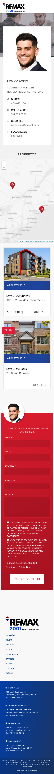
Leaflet (21, 241)
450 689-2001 (16, 715)
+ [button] (4, 163)
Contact (10, 668)
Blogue (9, 664)
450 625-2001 (19, 103)
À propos (10, 645)
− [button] (4, 167)
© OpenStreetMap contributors (43, 241)
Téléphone (10, 480)
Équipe (9, 640)
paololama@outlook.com (25, 125)
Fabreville (16, 136)
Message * (10, 494)
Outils (9, 649)
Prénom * (9, 438)
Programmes (12, 654)
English (9, 673)
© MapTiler (28, 241)
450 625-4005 (17, 733)
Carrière (10, 659)
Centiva (32, 771)
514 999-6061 (18, 114)
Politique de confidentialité (20, 563)
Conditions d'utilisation (18, 567)
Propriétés (11, 635)
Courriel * (10, 466)
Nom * (8, 452)
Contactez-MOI (24, 579)
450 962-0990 (17, 751)
